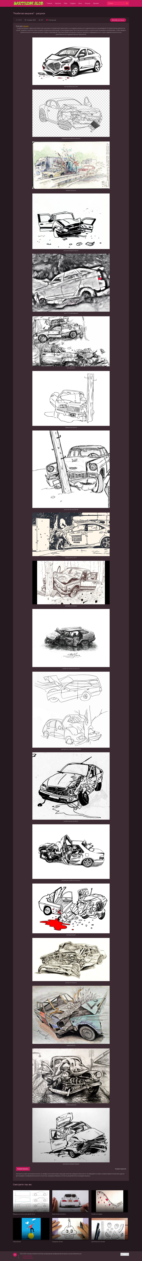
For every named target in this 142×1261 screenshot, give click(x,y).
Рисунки (87, 3)
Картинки (58, 3)
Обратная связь (28, 1258)
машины (25, 26)
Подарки (73, 3)
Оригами (96, 3)
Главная (49, 3)
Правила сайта (27, 1256)
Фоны (80, 3)
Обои (65, 3)
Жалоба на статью (118, 20)
